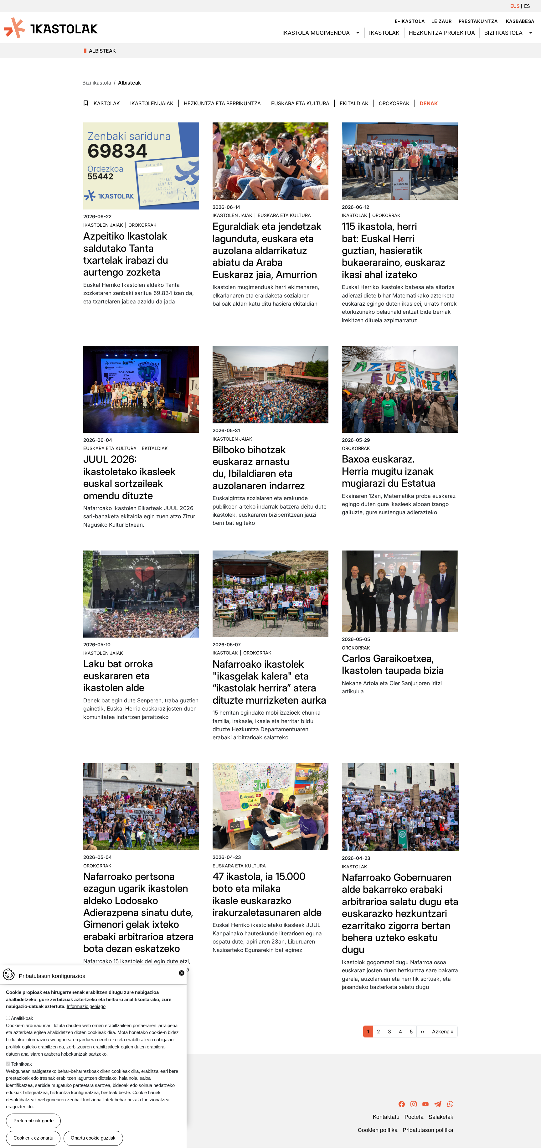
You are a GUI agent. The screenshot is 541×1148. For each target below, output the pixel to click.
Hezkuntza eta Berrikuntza (222, 103)
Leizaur (441, 21)
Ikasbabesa (519, 21)
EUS (515, 6)
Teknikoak (21, 1064)
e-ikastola (410, 21)
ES (527, 6)
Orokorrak (394, 103)
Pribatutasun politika (428, 1130)
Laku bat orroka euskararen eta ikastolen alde (118, 676)
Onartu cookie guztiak (93, 1137)
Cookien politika (378, 1130)
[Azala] (51, 27)
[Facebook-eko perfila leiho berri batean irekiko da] (402, 1103)
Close (181, 973)
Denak (429, 103)
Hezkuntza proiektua (442, 32)
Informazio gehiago (86, 1006)
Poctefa (414, 1116)
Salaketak (441, 1116)
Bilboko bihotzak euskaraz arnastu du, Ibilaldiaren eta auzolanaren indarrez (259, 467)
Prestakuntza (478, 21)
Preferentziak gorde (33, 1120)
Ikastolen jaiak (151, 103)
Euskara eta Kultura (300, 103)
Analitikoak (22, 1018)
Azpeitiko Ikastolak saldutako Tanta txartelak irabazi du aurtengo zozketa (125, 254)
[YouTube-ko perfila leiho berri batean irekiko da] (425, 1103)
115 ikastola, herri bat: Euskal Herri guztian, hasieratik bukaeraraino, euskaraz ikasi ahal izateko (393, 250)
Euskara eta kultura (284, 215)
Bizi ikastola (503, 32)
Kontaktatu (386, 1116)
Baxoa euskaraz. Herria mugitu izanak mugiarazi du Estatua (388, 471)
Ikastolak (384, 32)
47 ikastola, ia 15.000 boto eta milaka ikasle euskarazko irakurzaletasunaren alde (267, 894)
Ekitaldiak (354, 103)
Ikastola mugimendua (316, 32)
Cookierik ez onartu (33, 1137)
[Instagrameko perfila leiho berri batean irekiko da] (413, 1103)
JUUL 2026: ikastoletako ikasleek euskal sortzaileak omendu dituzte (129, 477)
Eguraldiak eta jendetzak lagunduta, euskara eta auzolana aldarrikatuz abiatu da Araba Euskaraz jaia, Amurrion (267, 250)
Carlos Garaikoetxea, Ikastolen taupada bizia (393, 664)
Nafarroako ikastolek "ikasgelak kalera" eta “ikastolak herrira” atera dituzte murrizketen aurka (269, 682)
